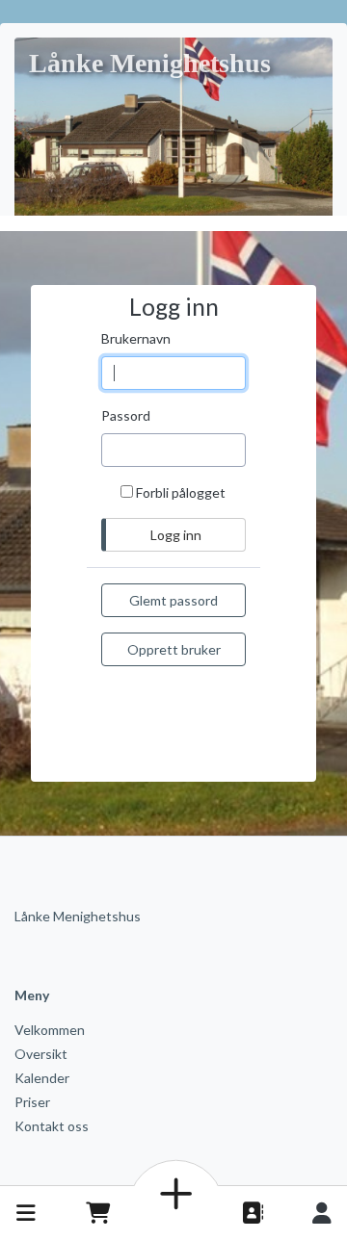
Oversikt (40, 1054)
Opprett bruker (174, 649)
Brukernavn (136, 338)
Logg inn (322, 1213)
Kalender (41, 1078)
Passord (125, 415)
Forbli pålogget (181, 492)
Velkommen (49, 1029)
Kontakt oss (51, 1126)
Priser (32, 1102)
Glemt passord (173, 600)
